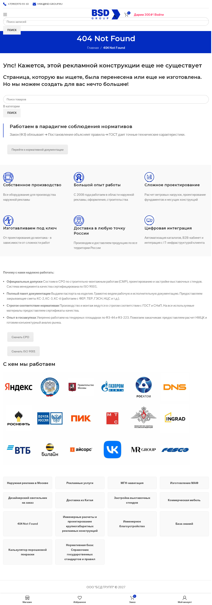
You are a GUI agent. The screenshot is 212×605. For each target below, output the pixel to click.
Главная (93, 47)
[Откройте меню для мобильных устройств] (5, 14)
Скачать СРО (20, 337)
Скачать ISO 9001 (23, 351)
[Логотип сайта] (106, 14)
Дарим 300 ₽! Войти (149, 14)
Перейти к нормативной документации (38, 149)
